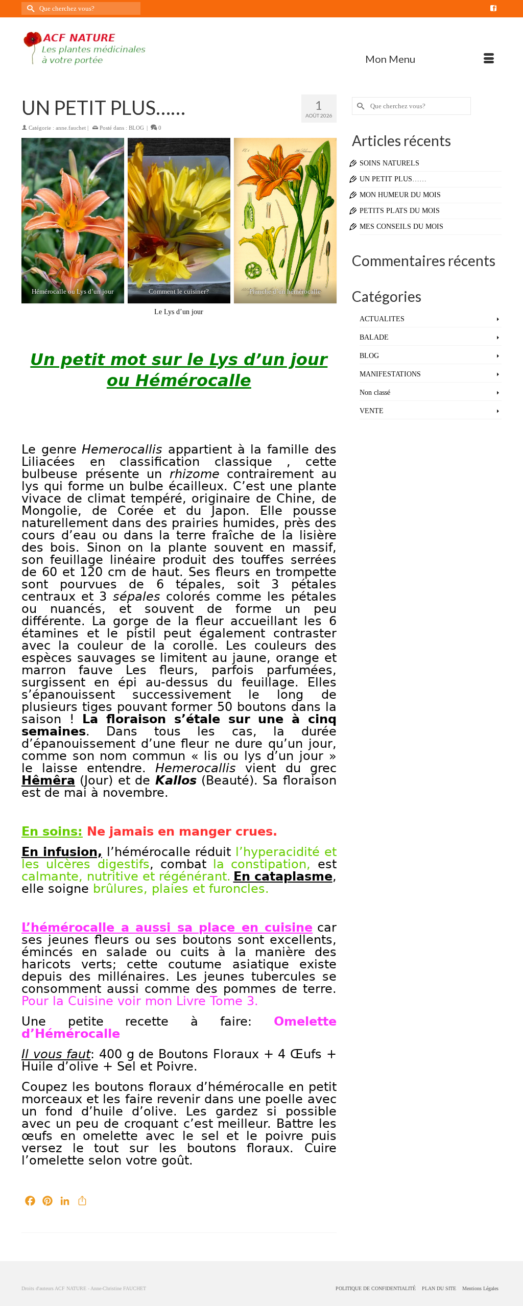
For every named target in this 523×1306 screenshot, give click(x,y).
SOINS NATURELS (389, 163)
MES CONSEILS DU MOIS (401, 226)
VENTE (372, 411)
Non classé (375, 392)
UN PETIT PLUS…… (393, 179)
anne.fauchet (71, 128)
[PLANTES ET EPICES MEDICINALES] (96, 48)
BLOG (136, 128)
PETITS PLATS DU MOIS (400, 211)
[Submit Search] (29, 8)
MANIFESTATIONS (390, 374)
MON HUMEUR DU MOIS (400, 195)
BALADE (374, 337)
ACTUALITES (382, 319)
